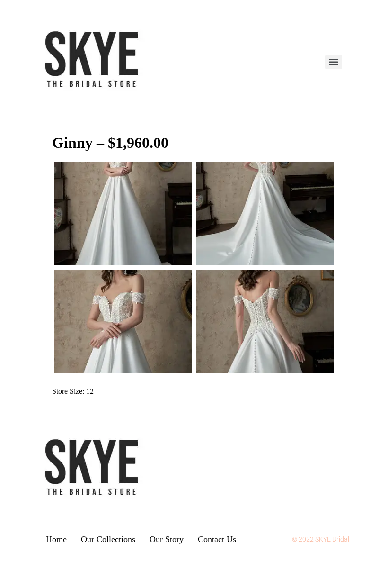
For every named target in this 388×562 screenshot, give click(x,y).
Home (56, 539)
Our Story (167, 539)
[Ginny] (123, 321)
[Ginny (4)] (123, 213)
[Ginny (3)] (265, 321)
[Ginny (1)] (265, 213)
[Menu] (333, 62)
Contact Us (217, 539)
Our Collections (108, 539)
